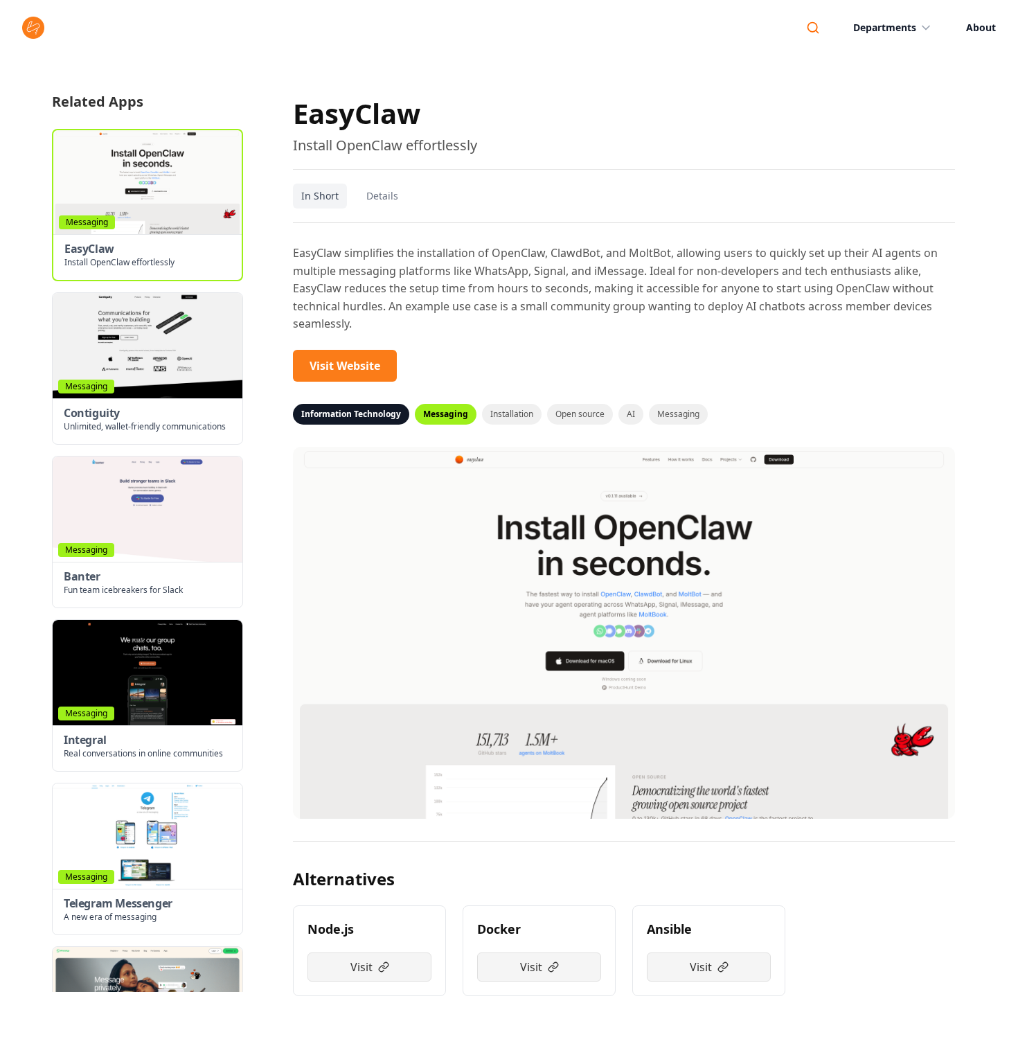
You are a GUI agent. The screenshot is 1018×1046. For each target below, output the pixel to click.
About (981, 27)
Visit (361, 967)
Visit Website (345, 365)
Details (382, 195)
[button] (147, 205)
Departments (884, 27)
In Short (320, 195)
